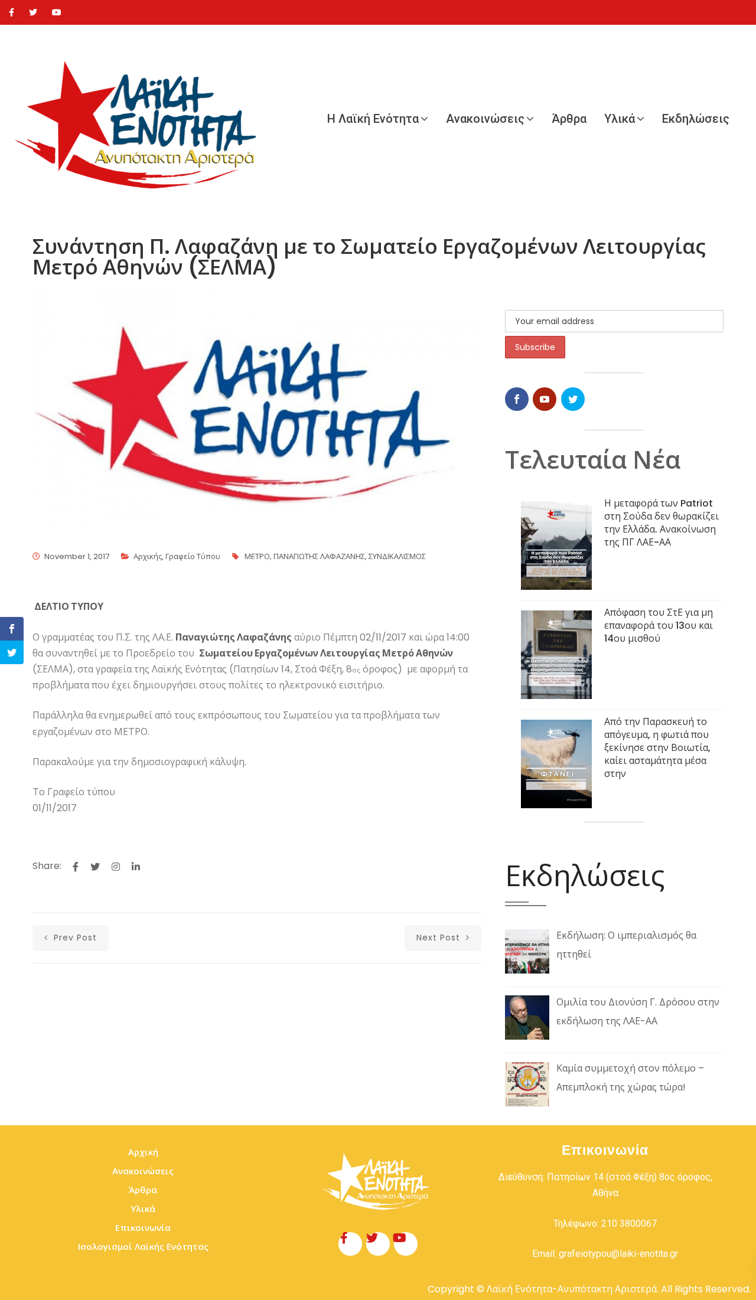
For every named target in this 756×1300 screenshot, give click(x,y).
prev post (74, 937)
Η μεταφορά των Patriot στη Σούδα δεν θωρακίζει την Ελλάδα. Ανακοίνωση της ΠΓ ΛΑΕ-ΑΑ (661, 523)
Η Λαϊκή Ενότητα (373, 119)
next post (439, 937)
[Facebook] (11, 12)
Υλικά (619, 119)
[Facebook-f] (350, 1244)
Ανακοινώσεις (485, 119)
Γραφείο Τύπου (192, 556)
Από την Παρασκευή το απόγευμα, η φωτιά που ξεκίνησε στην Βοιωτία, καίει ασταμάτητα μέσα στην (657, 747)
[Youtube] (56, 12)
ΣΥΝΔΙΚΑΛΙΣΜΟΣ (397, 556)
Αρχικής (147, 556)
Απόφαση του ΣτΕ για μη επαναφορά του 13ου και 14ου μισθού (658, 625)
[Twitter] (33, 12)
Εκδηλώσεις (695, 119)
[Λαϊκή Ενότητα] (142, 119)
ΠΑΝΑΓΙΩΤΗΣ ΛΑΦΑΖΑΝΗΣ (319, 556)
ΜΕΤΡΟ (257, 556)
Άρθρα (569, 119)
